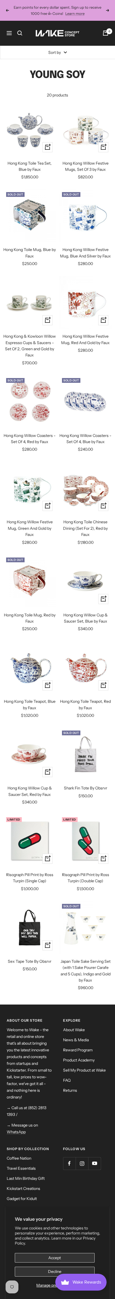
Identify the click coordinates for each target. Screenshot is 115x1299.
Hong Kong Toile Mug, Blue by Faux (29, 252)
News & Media (76, 1039)
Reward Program (78, 1049)
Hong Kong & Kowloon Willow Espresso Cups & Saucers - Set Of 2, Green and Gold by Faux (29, 346)
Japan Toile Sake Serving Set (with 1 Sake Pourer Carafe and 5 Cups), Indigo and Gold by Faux (86, 971)
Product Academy (79, 1060)
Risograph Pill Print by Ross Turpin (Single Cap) (29, 877)
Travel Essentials (21, 1168)
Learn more (75, 13)
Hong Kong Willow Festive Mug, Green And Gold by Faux (30, 528)
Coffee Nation (19, 1158)
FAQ (67, 1080)
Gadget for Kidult (22, 1198)
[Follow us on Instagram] (82, 1163)
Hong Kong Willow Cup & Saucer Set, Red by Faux (30, 791)
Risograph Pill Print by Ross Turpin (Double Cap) (85, 877)
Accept (54, 1257)
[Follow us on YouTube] (94, 1163)
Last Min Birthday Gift (26, 1178)
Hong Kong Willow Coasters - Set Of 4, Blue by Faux (85, 438)
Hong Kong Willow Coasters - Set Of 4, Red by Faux (30, 438)
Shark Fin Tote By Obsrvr (85, 788)
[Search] (19, 33)
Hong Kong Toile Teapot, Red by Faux (85, 704)
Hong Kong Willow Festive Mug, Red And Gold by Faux (85, 339)
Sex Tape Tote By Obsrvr (29, 961)
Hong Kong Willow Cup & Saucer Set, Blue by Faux (85, 618)
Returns (70, 1090)
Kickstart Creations (23, 1188)
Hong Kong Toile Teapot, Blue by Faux (30, 704)
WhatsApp (16, 1131)
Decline (54, 1271)
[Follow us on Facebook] (69, 1163)
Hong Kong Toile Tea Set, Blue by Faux (30, 166)
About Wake (74, 1029)
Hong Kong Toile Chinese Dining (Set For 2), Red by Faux (85, 528)
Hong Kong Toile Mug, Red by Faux (30, 618)
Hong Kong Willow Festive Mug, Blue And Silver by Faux (85, 252)
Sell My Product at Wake (84, 1070)
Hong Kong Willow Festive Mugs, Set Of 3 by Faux (86, 166)
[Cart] (105, 33)
